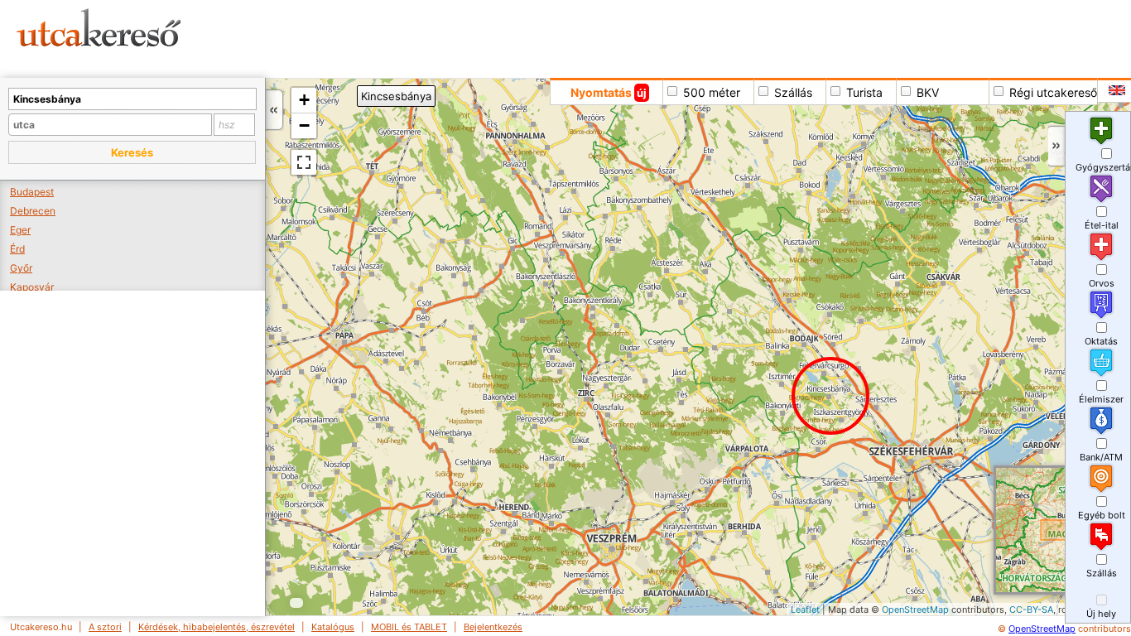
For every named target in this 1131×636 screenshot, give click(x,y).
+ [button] (304, 99)
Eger (20, 230)
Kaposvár (32, 287)
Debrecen (32, 211)
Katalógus (332, 627)
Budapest (32, 192)
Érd (17, 249)
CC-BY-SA (1031, 609)
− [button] (304, 125)
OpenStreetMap (915, 609)
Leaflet (805, 609)
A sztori (105, 627)
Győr (21, 268)
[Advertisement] (633, 37)
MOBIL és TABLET (409, 627)
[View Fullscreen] (303, 162)
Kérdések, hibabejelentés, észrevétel (216, 627)
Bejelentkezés (493, 627)
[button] (132, 152)
